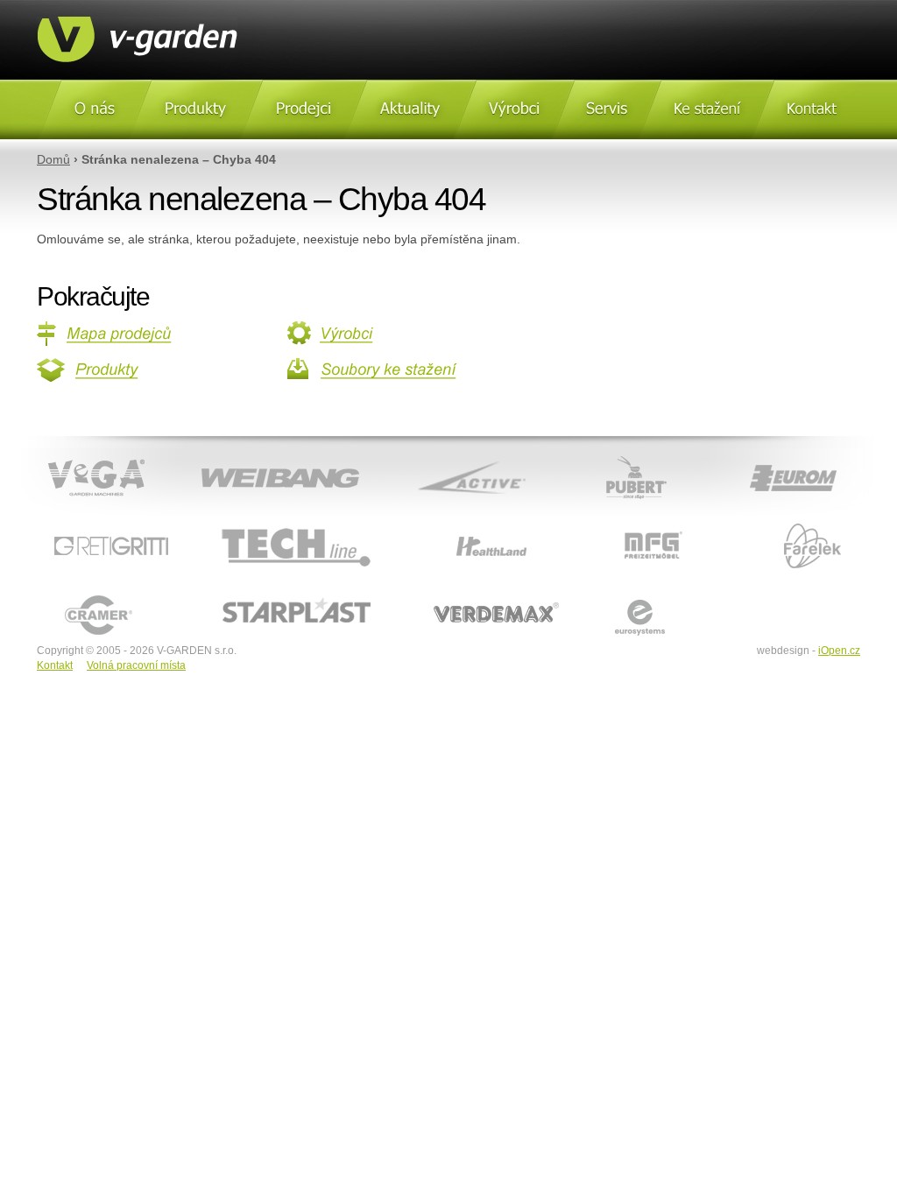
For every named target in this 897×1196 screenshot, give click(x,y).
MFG (591, 524)
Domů (53, 159)
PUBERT (586, 455)
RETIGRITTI (69, 524)
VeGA (36, 455)
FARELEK (752, 524)
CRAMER (61, 593)
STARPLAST (226, 593)
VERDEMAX (437, 593)
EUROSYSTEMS (623, 593)
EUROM (731, 455)
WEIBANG (204, 455)
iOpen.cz (839, 650)
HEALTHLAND (441, 524)
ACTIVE (410, 455)
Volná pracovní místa (136, 665)
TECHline (217, 524)
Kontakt (55, 665)
